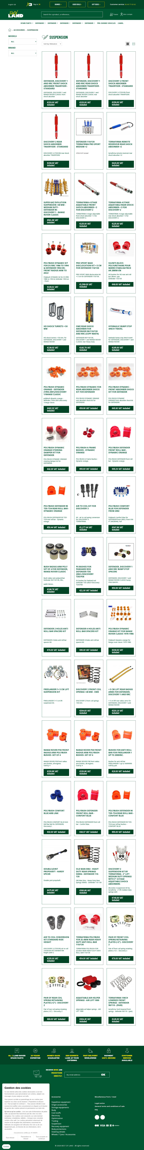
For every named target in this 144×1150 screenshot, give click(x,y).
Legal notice (100, 1103)
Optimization (57, 1118)
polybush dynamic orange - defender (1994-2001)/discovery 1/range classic (55, 391)
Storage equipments (60, 1107)
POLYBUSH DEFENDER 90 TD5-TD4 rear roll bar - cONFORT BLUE (121, 813)
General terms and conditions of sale (110, 1106)
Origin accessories (59, 1105)
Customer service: (123, 4)
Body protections (59, 1129)
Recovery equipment (60, 1126)
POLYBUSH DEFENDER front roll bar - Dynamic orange (119, 450)
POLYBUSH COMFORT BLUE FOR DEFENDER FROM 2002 (118, 508)
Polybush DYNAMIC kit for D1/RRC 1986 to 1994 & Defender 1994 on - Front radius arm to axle (56, 268)
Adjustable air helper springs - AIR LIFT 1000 (88, 999)
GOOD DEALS (77, 4)
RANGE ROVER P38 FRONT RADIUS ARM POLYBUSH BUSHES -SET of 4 (56, 752)
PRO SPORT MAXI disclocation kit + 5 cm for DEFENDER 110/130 (88, 265)
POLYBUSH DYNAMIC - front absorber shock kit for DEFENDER (121, 389)
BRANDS (58, 4)
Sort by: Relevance (50, 44)
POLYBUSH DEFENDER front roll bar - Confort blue (87, 813)
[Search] (100, 14)
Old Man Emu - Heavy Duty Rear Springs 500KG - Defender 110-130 (87, 873)
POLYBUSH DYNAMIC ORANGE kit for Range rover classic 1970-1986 (121, 631)
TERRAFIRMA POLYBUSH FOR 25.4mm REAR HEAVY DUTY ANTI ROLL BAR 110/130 (88, 941)
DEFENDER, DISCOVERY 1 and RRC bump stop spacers (120, 569)
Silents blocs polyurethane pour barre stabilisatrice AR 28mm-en (119, 267)
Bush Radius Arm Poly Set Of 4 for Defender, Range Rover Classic (56, 569)
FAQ (96, 1110)
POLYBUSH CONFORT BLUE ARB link (54, 811)
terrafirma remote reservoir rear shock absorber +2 (120, 144)
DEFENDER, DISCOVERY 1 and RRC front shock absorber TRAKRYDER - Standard (56, 85)
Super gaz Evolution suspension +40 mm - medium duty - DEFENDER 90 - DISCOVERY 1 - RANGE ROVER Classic (55, 208)
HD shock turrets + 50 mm (56, 327)
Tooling (55, 1121)
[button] (128, 44)
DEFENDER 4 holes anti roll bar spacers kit (88, 629)
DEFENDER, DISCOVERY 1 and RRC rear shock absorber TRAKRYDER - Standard (88, 85)
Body (54, 1110)
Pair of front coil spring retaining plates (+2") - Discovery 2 (120, 941)
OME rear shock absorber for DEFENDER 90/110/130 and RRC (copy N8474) (87, 330)
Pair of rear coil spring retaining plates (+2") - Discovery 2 (56, 1002)
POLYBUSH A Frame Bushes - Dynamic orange (86, 450)
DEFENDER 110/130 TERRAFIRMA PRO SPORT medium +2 (88, 144)
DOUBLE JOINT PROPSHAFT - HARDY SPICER (54, 871)
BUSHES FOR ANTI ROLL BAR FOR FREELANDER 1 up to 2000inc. (120, 752)
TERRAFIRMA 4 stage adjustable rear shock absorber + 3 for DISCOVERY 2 (121, 206)
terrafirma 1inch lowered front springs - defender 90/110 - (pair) (118, 1002)
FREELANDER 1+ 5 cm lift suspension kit (56, 690)
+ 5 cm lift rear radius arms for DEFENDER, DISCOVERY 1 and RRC (120, 692)
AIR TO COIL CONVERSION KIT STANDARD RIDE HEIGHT (56, 939)
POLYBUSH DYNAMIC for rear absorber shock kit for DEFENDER (88, 389)
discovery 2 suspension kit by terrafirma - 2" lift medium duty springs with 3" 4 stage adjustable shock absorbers (120, 876)
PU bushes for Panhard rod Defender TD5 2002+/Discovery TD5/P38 (84, 571)
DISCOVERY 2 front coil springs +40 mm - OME (88, 690)
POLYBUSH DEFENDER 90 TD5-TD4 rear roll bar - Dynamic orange (56, 508)
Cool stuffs (56, 1113)
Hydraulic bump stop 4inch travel (120, 327)
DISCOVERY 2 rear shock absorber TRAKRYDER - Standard (56, 144)
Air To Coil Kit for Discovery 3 (86, 507)
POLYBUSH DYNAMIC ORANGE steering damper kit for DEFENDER (54, 451)
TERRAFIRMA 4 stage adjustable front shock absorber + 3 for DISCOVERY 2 (86, 206)
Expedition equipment (61, 1102)
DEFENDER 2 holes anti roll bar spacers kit (56, 629)
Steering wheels (58, 1132)
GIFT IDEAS (96, 4)
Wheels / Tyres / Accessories (63, 1134)
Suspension (56, 1123)
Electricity (56, 1115)
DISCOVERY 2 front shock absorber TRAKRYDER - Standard (120, 83)
